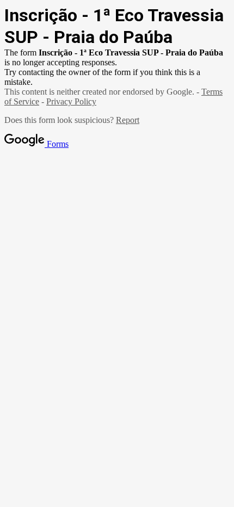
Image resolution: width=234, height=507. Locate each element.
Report (127, 120)
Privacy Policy (71, 101)
